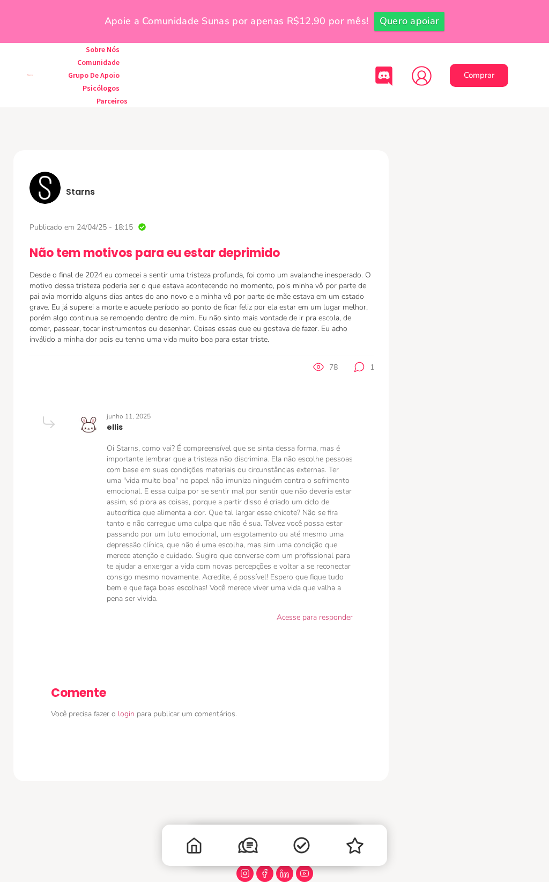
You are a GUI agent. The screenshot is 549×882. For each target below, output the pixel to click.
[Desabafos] (248, 847)
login (127, 714)
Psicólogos (101, 88)
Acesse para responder (315, 617)
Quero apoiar (410, 20)
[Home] (194, 847)
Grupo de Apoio (94, 75)
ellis (115, 427)
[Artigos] (301, 847)
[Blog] (355, 847)
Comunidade (98, 62)
